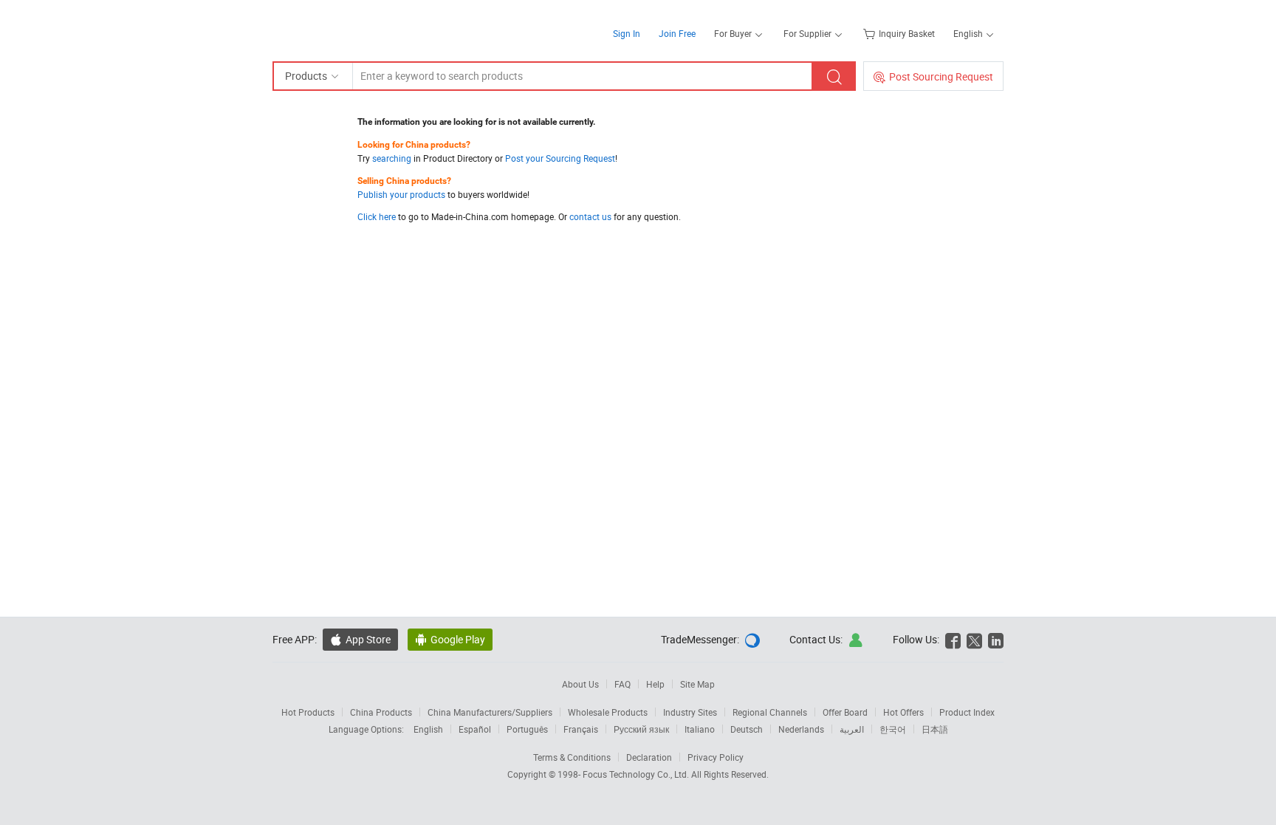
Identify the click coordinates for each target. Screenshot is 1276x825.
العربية (852, 729)
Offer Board (845, 712)
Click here (376, 216)
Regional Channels (770, 712)
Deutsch (746, 729)
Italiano (700, 729)
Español (475, 729)
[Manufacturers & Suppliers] (367, 29)
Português (527, 729)
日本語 (935, 729)
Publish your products (401, 194)
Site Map (697, 684)
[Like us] (953, 639)
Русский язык (641, 729)
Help (655, 684)
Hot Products (308, 712)
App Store (368, 639)
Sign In (626, 33)
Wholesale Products (608, 712)
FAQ (622, 684)
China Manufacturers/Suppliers (490, 712)
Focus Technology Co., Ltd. (637, 774)
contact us (590, 216)
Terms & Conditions (572, 757)
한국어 (892, 729)
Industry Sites (690, 712)
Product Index (967, 712)
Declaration (649, 757)
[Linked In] (996, 639)
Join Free (677, 33)
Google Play (458, 639)
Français (580, 729)
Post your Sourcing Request (560, 158)
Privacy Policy (715, 757)
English (428, 729)
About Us (580, 684)
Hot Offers (903, 712)
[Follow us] (974, 639)
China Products (381, 712)
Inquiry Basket (907, 33)
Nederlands (801, 729)
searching (391, 158)
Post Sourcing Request (941, 76)
